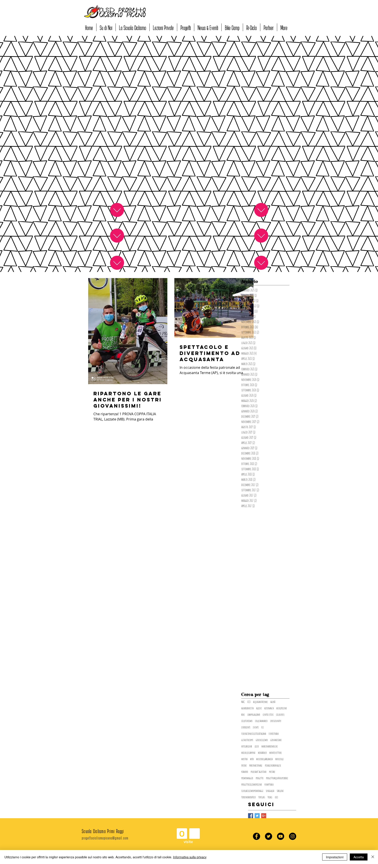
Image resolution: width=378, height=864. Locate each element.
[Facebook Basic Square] (250, 815)
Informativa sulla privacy (189, 857)
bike (243, 714)
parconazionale (255, 765)
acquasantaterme (260, 702)
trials (270, 797)
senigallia (270, 791)
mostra (244, 759)
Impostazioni (334, 857)
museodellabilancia (264, 759)
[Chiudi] (372, 856)
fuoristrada (273, 733)
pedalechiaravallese (273, 765)
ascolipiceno (281, 708)
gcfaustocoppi (247, 740)
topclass (261, 797)
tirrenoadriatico (248, 797)
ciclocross (280, 714)
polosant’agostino (258, 772)
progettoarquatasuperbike (277, 778)
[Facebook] (256, 836)
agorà (272, 702)
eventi (256, 727)
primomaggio (247, 778)
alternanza (269, 708)
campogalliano (253, 714)
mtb (252, 759)
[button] (106, 27)
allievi (259, 708)
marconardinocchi (269, 746)
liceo (257, 746)
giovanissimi (276, 740)
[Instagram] (292, 836)
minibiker (262, 752)
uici (276, 797)
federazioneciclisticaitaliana (253, 733)
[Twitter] (268, 836)
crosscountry (275, 721)
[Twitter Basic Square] (257, 815)
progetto (259, 778)
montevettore (275, 752)
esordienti (245, 727)
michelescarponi (248, 752)
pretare (272, 772)
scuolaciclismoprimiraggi (252, 791)
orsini (244, 765)
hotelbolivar (246, 746)
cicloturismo (246, 721)
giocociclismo (262, 740)
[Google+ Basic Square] (263, 815)
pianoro (244, 772)
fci (262, 727)
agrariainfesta (247, 708)
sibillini (280, 791)
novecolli (279, 759)
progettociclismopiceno (251, 784)
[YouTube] (280, 836)
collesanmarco (261, 721)
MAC (243, 702)
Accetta (359, 857)
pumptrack (269, 784)
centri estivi (268, 714)
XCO (248, 702)
